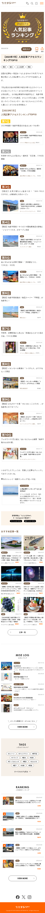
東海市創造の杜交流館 (21, 687)
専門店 (5, 593)
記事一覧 (22, 632)
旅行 (10, 624)
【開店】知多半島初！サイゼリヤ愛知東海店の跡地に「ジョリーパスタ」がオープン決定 (30, 242)
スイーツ (30, 624)
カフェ (3, 563)
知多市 (18, 593)
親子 (15, 765)
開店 (6, 563)
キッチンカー (27, 593)
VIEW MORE (22, 727)
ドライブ (26, 563)
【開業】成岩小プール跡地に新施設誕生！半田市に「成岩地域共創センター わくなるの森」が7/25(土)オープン (28, 818)
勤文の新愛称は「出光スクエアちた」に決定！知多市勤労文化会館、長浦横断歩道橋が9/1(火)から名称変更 (28, 834)
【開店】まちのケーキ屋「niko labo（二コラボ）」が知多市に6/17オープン (31, 419)
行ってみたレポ (14, 761)
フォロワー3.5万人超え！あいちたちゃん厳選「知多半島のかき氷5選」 (31, 454)
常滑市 (41, 624)
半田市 (41, 562)
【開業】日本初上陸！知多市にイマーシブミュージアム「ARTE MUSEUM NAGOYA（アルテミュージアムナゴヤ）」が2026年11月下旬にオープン (11, 591)
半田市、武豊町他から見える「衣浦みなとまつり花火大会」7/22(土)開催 (30, 348)
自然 (30, 563)
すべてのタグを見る (21, 772)
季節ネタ (33, 563)
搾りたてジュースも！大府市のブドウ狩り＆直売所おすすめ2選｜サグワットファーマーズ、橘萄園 (28, 802)
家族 (30, 765)
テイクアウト (4, 624)
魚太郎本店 (17, 666)
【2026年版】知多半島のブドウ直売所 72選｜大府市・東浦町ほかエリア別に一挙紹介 (10, 619)
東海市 (17, 624)
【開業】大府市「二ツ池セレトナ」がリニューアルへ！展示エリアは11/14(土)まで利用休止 (28, 850)
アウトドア (11, 563)
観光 (9, 593)
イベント (33, 593)
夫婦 (36, 624)
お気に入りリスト (36, 3)
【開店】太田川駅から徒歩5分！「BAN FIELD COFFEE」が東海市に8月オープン (31, 206)
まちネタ (12, 593)
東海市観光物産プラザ (21, 677)
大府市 (17, 562)
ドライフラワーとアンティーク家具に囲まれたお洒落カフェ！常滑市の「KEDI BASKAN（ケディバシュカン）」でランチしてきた (28, 866)
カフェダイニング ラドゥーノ (24, 708)
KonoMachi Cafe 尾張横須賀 (23, 698)
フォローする (31, 521)
